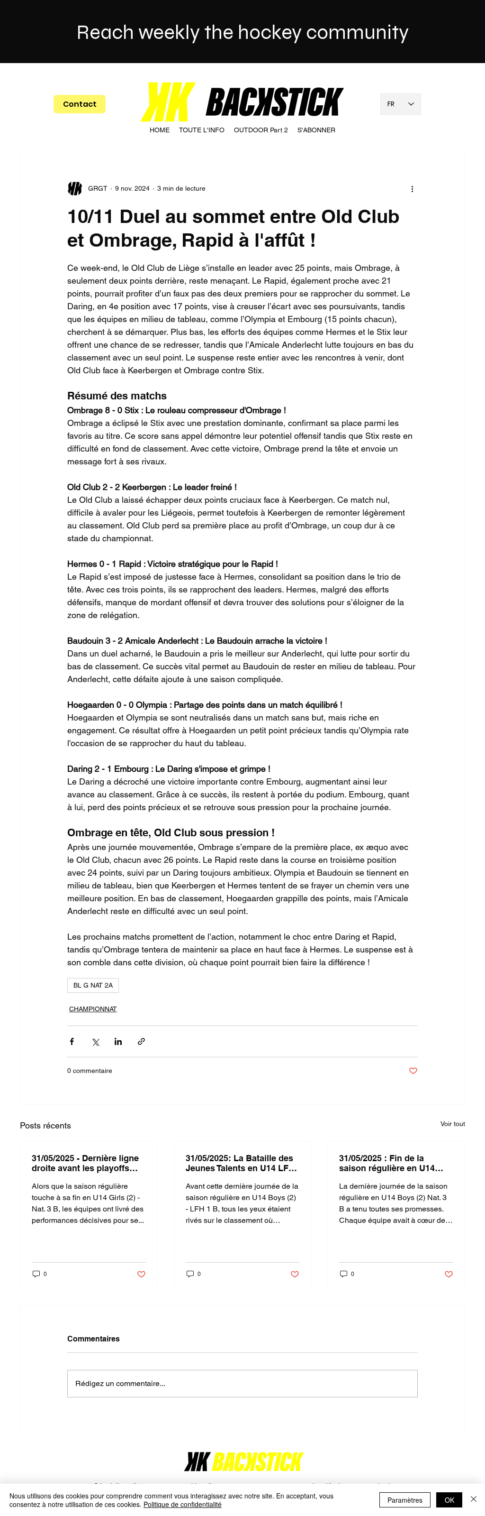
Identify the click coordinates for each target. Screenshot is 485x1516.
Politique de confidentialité (183, 1504)
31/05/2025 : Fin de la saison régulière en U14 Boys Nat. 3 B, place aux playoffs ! (388, 1163)
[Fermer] (473, 1499)
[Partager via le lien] (141, 1041)
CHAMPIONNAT (93, 1009)
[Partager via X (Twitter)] (94, 1041)
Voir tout (452, 1124)
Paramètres (404, 1500)
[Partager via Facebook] (71, 1041)
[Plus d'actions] (412, 188)
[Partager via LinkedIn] (118, 1041)
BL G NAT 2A (93, 985)
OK (449, 1500)
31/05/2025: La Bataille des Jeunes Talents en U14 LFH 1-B (240, 1163)
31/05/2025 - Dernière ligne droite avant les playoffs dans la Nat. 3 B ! (85, 1163)
